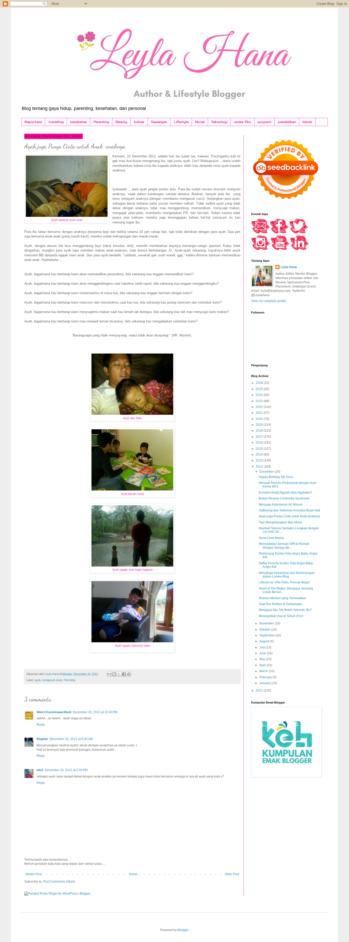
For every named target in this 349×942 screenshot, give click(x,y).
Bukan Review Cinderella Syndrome (284, 498)
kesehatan (78, 122)
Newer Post (34, 874)
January (265, 683)
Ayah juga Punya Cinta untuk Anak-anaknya (289, 516)
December (267, 471)
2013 (260, 460)
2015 (260, 448)
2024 (260, 395)
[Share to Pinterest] (128, 674)
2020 (260, 419)
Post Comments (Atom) (59, 881)
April (262, 665)
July (262, 647)
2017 (260, 436)
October (265, 629)
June (263, 653)
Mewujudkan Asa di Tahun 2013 (281, 616)
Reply (41, 724)
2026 (260, 383)
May (262, 659)
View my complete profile (268, 301)
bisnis (307, 122)
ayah (37, 680)
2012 (260, 466)
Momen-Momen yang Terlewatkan (282, 598)
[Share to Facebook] (123, 674)
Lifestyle (181, 122)
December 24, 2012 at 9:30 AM (71, 739)
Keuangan (159, 122)
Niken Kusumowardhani (54, 712)
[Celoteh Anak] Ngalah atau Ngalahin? (285, 492)
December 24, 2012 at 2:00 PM (66, 770)
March (264, 671)
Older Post (232, 874)
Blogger (183, 930)
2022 (260, 407)
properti (264, 122)
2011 (260, 690)
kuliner (139, 122)
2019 (260, 424)
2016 (260, 442)
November (267, 623)
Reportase (33, 122)
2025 (260, 389)
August (264, 641)
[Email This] (109, 674)
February (266, 677)
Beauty (121, 122)
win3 (40, 770)
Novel (200, 122)
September (267, 635)
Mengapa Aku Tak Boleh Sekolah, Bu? (285, 610)
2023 (260, 401)
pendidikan (287, 122)
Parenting (101, 122)
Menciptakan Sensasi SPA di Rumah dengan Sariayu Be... (284, 545)
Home (133, 874)
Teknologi (219, 122)
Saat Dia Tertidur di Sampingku (280, 604)
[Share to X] (119, 674)
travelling (56, 122)
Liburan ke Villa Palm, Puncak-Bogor (284, 582)
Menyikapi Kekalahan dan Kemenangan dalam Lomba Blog (287, 574)
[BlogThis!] (114, 674)
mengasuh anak (52, 680)
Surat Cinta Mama (271, 538)
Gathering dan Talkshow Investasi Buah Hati (289, 510)
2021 (260, 413)
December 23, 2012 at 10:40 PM (95, 712)
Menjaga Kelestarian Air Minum (280, 504)
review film (242, 122)
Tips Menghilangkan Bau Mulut (280, 522)
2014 (260, 454)
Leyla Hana (289, 267)
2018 (260, 430)
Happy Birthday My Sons (276, 477)
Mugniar (42, 739)
